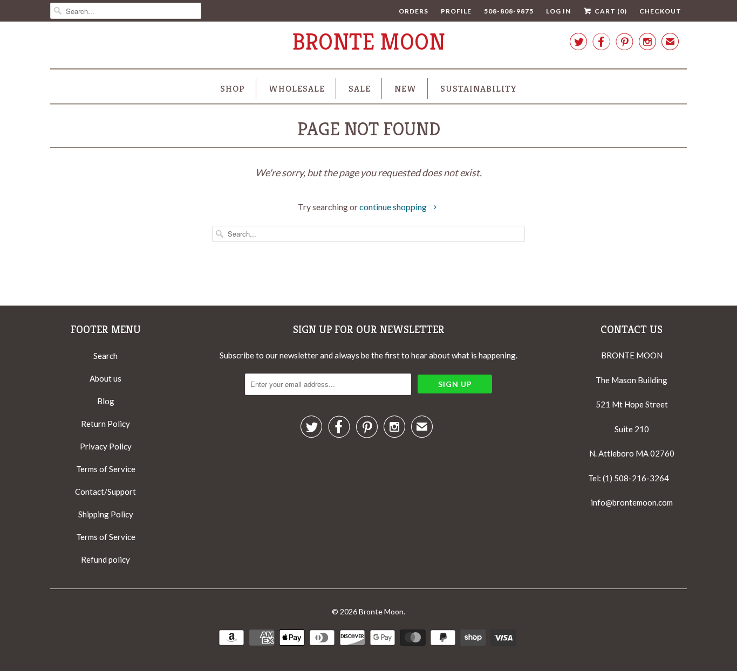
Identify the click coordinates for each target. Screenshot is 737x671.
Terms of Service (105, 469)
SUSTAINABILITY (478, 88)
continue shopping (393, 207)
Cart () (610, 11)
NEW (405, 88)
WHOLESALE (297, 88)
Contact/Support (105, 491)
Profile (456, 11)
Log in (558, 11)
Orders (413, 11)
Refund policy (105, 559)
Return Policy (105, 423)
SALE (360, 88)
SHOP (232, 88)
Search (105, 356)
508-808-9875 (509, 11)
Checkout (660, 11)
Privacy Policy (106, 446)
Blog (105, 401)
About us (105, 378)
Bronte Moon (368, 42)
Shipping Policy (105, 514)
